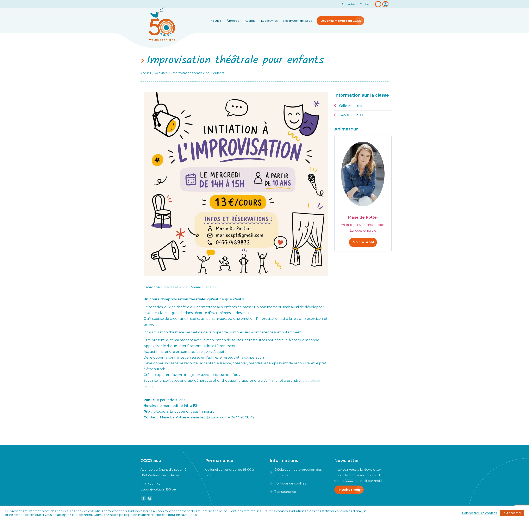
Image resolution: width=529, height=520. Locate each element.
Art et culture (350, 225)
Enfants (210, 287)
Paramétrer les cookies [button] (479, 513)
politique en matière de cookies (143, 515)
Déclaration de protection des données (298, 472)
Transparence (285, 492)
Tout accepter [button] (511, 512)
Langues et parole (363, 230)
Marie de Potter (363, 217)
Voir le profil (363, 242)
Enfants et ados (174, 287)
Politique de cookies (290, 483)
